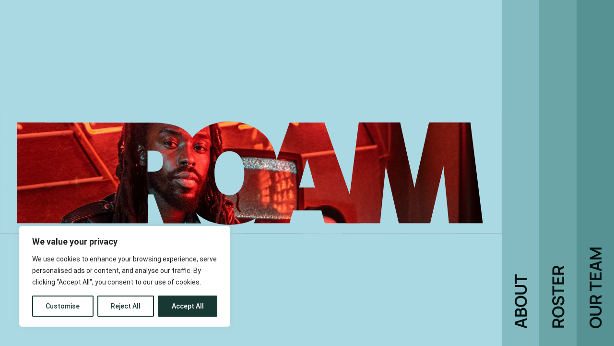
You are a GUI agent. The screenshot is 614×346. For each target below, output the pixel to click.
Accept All (188, 306)
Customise (63, 306)
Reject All (126, 306)
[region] (124, 276)
